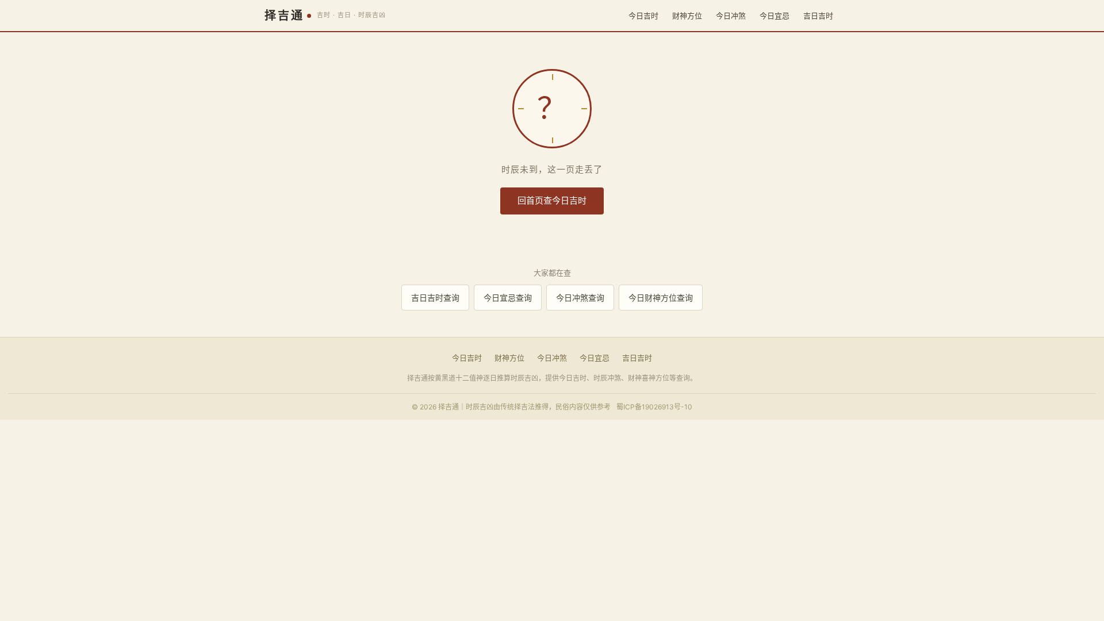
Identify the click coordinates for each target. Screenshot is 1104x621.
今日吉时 (643, 15)
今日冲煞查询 (580, 297)
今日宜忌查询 (508, 297)
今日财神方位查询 (660, 297)
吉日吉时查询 (435, 297)
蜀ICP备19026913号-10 (654, 406)
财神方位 (687, 15)
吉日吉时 (818, 15)
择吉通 (284, 15)
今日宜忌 (774, 15)
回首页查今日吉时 (552, 200)
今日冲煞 (731, 15)
